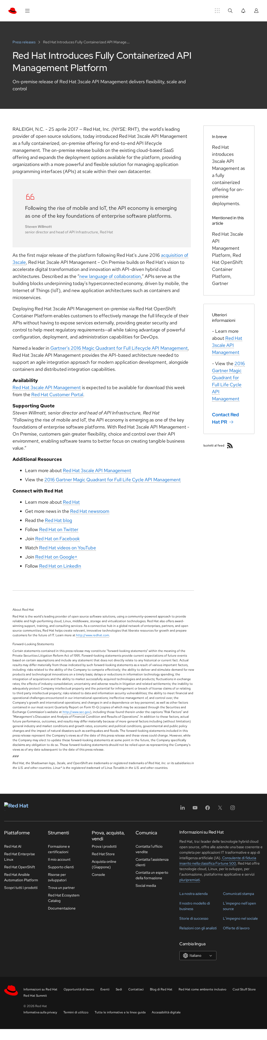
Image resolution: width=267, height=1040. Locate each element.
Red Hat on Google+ (56, 557)
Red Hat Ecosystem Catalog (64, 898)
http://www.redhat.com (92, 635)
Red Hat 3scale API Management (47, 387)
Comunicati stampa (238, 893)
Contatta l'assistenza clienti (152, 862)
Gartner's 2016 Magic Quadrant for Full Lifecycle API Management (119, 348)
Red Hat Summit (35, 996)
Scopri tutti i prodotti (21, 887)
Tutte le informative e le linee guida (120, 1012)
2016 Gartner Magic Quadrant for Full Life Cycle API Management (112, 480)
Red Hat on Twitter (58, 529)
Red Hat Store (103, 854)
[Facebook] (207, 809)
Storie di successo (193, 918)
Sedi (119, 989)
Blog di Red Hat (161, 989)
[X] (220, 809)
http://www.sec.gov (76, 712)
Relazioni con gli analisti (198, 928)
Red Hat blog (58, 520)
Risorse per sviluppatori (57, 877)
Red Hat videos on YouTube (67, 548)
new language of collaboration (110, 276)
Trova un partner (61, 887)
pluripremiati (189, 879)
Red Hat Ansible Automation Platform (21, 877)
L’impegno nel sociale (240, 918)
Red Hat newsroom (89, 511)
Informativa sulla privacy (40, 1012)
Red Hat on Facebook (57, 539)
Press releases (24, 42)
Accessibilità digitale (166, 1012)
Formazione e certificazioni (59, 849)
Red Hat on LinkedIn (60, 566)
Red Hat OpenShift (19, 867)
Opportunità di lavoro (79, 989)
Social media (146, 885)
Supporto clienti (61, 867)
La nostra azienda (193, 893)
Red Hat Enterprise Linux (19, 857)
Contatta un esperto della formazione (152, 875)
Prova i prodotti (104, 846)
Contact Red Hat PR (225, 418)
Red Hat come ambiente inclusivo (202, 989)
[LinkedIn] (182, 809)
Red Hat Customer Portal (57, 394)
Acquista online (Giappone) (104, 864)
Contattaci (136, 989)
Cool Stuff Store (244, 989)
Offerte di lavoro (236, 928)
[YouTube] (195, 809)
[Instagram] (232, 809)
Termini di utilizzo (75, 1012)
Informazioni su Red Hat (40, 989)
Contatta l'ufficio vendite (149, 849)
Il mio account (59, 859)
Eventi (105, 989)
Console (98, 874)
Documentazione (62, 908)
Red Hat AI (12, 846)
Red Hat (71, 502)
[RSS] (230, 445)
